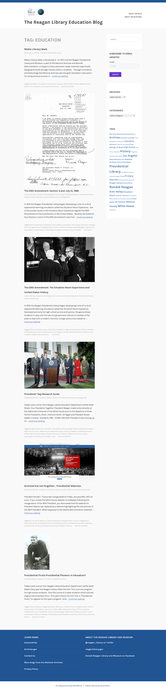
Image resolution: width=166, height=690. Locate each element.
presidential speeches (127, 172)
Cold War (130, 138)
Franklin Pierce (69, 607)
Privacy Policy (31, 669)
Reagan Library (115, 183)
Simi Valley (116, 191)
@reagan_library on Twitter (99, 642)
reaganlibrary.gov (94, 649)
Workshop (112, 210)
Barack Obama (35, 607)
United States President (53, 230)
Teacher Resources (54, 53)
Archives (114, 137)
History (53, 84)
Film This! (47, 579)
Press (31, 86)
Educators (59, 607)
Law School (48, 609)
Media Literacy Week (35, 49)
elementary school (59, 429)
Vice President (76, 230)
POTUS (62, 227)
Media (66, 84)
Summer (119, 195)
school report (40, 434)
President (69, 227)
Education (33, 84)
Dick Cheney (76, 225)
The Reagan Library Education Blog (63, 22)
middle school (45, 431)
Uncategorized (64, 197)
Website (46, 526)
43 (33, 521)
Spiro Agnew (58, 332)
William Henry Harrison (40, 335)
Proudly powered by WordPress (69, 686)
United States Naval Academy (58, 614)
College (44, 607)
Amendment (47, 225)
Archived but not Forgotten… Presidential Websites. (52, 486)
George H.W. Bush (35, 227)
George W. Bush (47, 227)
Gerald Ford (60, 330)
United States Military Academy (35, 614)
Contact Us (29, 656)
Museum (117, 159)
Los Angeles (130, 155)
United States (39, 230)
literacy (60, 84)
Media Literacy (74, 84)
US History (45, 86)
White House (54, 86)
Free (39, 84)
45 (38, 521)
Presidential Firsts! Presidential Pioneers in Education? (55, 575)
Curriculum (121, 141)
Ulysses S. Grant (86, 612)
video (85, 434)
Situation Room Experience (34, 197)
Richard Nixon (48, 332)
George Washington (86, 429)
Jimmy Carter (29, 609)
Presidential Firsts (31, 612)
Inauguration (84, 521)
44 (36, 521)
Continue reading (60, 76)
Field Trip (119, 144)
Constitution (66, 225)
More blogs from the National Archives (43, 662)
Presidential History (86, 194)
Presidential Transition (76, 523)
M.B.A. (55, 609)
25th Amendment (36, 225)
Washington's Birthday (32, 436)
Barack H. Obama (46, 521)
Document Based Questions (68, 194)
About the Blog (135, 14)
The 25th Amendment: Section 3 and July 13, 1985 (51, 190)
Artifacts (124, 138)
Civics (45, 330)
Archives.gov (30, 649)
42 (31, 521)
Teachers (37, 86)
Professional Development (126, 180)
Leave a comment (67, 86)
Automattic (105, 686)
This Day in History (125, 199)
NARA (60, 609)
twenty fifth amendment (72, 332)
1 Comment (88, 230)
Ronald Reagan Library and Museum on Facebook (110, 656)
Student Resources (54, 398)
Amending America (50, 194)
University (73, 614)
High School (46, 84)
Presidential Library (60, 523)
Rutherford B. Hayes (72, 612)
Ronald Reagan (78, 227)
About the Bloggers (133, 17)
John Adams (39, 609)
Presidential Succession (33, 332)
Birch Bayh (57, 225)
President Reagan (114, 176)
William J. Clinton (66, 526)
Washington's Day (48, 436)
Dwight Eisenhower (37, 429)
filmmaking (126, 144)
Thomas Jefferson (67, 434)
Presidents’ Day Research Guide (42, 394)
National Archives (56, 431)
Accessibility (30, 642)
